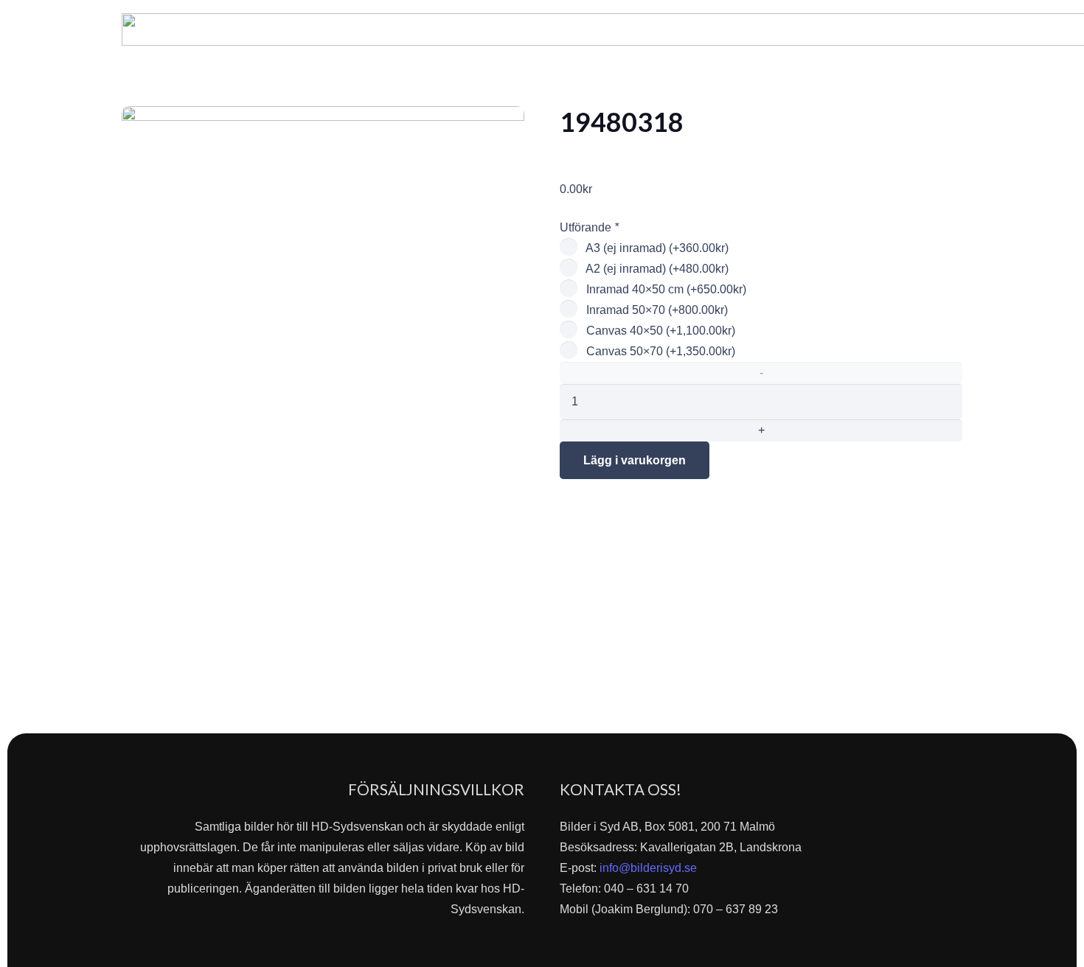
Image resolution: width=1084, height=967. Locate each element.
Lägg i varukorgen (634, 460)
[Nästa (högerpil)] (1058, 483)
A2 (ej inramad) (657, 268)
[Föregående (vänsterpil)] (26, 483)
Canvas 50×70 (660, 351)
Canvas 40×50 (660, 330)
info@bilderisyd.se (648, 868)
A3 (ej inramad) (657, 248)
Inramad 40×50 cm (666, 289)
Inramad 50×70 (657, 310)
